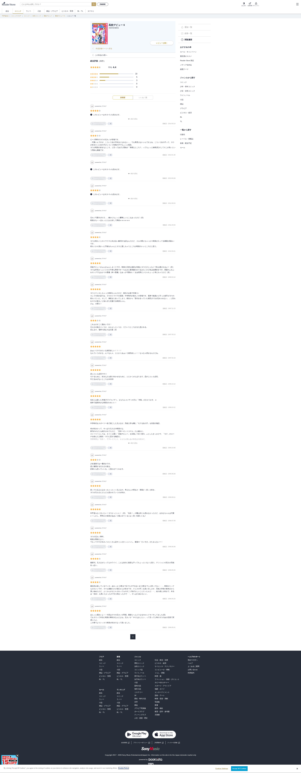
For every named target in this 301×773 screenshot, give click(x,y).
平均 (110, 67)
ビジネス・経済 (186, 113)
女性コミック (36, 16)
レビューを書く (162, 43)
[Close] (297, 768)
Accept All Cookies (239, 768)
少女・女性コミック (187, 91)
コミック (27, 16)
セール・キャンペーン (188, 52)
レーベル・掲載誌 (186, 139)
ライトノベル (185, 95)
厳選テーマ (184, 69)
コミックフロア (16, 16)
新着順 (122, 97)
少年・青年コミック (187, 86)
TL (181, 121)
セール (182, 147)
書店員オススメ (186, 56)
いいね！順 (143, 97)
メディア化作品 (186, 65)
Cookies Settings (221, 768)
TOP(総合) (5, 16)
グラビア (183, 108)
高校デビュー (48, 16)
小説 (181, 100)
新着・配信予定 (186, 143)
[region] (150, 769)
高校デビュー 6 (60, 16)
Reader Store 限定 (187, 60)
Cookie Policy (124, 768)
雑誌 (181, 104)
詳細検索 (102, 4)
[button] (174, 742)
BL (181, 117)
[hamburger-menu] (297, 4)
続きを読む (134, 119)
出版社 (182, 134)
